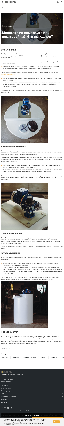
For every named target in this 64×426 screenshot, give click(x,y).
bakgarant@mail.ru (6, 381)
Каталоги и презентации (8, 396)
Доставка (4, 402)
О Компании (4, 385)
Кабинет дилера (6, 391)
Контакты (4, 399)
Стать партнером (6, 388)
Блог (3, 7)
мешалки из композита (8, 74)
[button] (7, 379)
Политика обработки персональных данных (32, 411)
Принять (56, 422)
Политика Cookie (9, 424)
